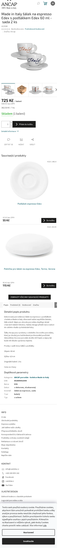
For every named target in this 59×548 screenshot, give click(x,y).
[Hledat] (38, 3)
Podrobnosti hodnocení (34, 29)
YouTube (9, 485)
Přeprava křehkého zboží (11, 431)
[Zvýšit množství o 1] (11, 122)
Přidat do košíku (26, 124)
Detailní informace (8, 131)
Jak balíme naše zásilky (11, 427)
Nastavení (28, 532)
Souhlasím (28, 541)
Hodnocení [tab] (26, 305)
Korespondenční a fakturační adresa (16, 434)
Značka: (10, 31)
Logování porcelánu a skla (12, 500)
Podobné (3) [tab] (15, 305)
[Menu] (53, 3)
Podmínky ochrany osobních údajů (15, 438)
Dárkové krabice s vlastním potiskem (16, 496)
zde (45, 525)
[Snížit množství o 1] (11, 125)
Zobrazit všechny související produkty (30, 297)
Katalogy (5, 452)
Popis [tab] (6, 305)
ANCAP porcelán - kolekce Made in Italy (31, 377)
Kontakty (5, 448)
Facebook (9, 477)
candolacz (9, 481)
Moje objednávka (8, 445)
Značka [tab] (36, 305)
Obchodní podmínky (9, 420)
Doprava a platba (8, 424)
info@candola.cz (12, 469)
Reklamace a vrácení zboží (12, 441)
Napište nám (6, 455)
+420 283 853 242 (12, 473)
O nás (3, 417)
